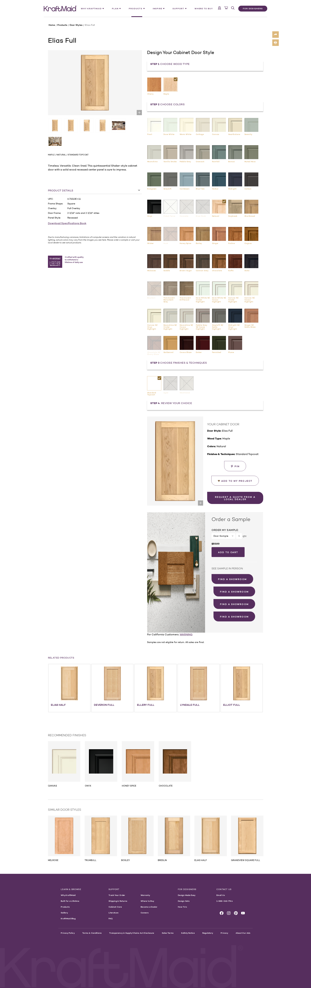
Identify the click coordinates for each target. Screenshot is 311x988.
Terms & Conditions (92, 933)
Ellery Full (145, 704)
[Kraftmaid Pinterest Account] (236, 913)
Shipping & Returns (118, 901)
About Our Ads (243, 933)
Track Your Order (117, 895)
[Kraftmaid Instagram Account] (229, 913)
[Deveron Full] (112, 683)
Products (65, 907)
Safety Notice (188, 933)
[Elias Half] (69, 683)
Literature (114, 912)
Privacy (224, 933)
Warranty (145, 895)
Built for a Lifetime (70, 901)
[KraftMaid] (60, 9)
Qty (244, 536)
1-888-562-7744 (224, 901)
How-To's (182, 907)
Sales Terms (168, 933)
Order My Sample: (225, 530)
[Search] (233, 8)
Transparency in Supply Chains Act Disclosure (131, 933)
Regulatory (207, 933)
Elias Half (58, 704)
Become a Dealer (149, 907)
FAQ (111, 918)
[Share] (275, 34)
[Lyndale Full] (198, 683)
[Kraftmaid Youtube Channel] (243, 913)
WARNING (186, 634)
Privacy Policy (68, 933)
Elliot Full (231, 704)
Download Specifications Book (67, 223)
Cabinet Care (115, 907)
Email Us (220, 895)
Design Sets (184, 901)
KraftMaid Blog (68, 918)
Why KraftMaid (68, 895)
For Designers (253, 8)
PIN (237, 466)
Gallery (64, 912)
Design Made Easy (187, 895)
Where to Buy (204, 8)
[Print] (275, 42)
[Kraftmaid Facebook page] (222, 913)
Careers (145, 912)
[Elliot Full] (241, 683)
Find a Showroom (232, 579)
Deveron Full (104, 704)
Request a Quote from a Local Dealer (235, 498)
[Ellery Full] (155, 683)
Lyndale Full (190, 704)
